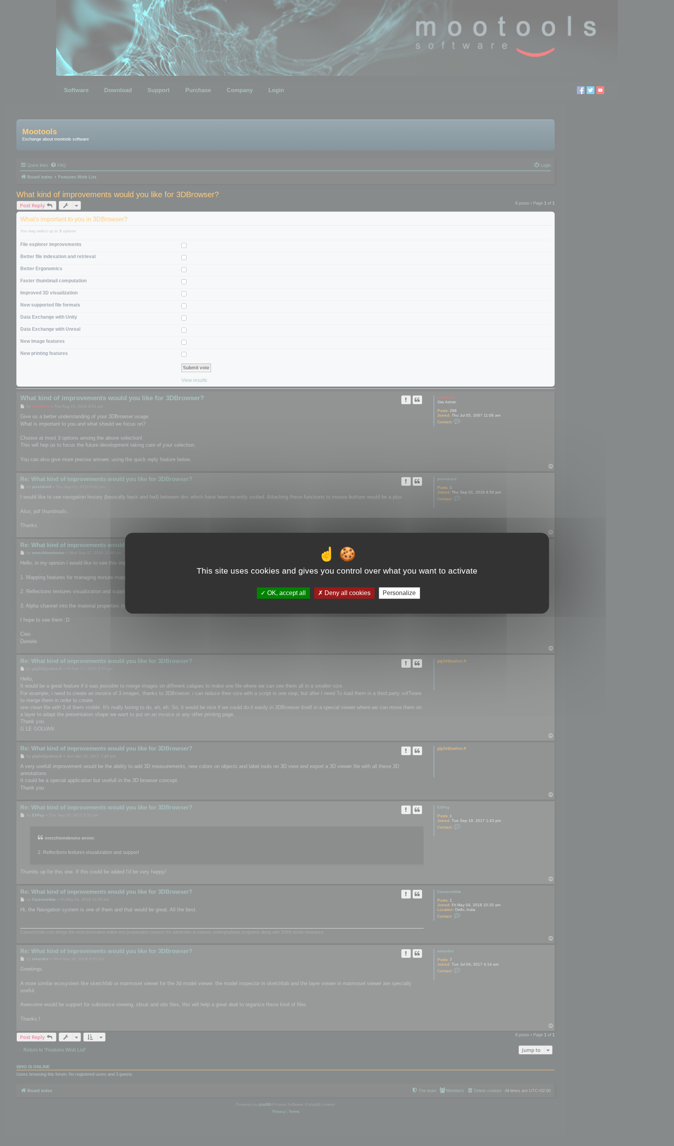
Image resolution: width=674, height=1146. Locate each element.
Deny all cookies (347, 593)
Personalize (399, 593)
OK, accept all (286, 593)
